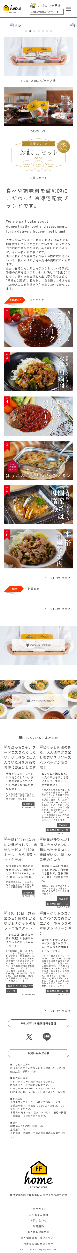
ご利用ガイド (38, 1208)
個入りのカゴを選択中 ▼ (45, 11)
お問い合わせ (38, 1220)
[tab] (26, 31)
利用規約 (38, 1226)
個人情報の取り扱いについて (38, 1238)
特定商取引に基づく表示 (38, 1243)
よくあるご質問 (38, 1214)
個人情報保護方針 (38, 1232)
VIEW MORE (62, 578)
